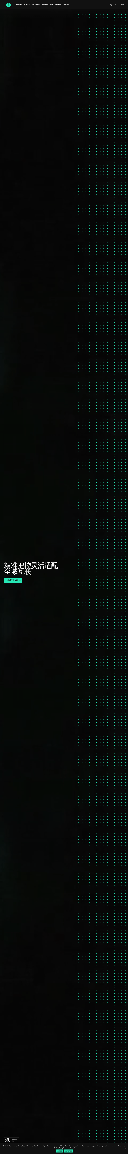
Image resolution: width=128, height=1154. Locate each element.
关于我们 (19, 5)
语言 (111, 4)
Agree (59, 1151)
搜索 (116, 4)
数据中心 (27, 5)
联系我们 (67, 5)
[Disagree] (125, 1149)
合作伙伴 (45, 5)
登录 (122, 5)
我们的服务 (36, 5)
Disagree (68, 1151)
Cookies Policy (58, 1148)
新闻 (51, 5)
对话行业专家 (12, 580)
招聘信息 (58, 5)
